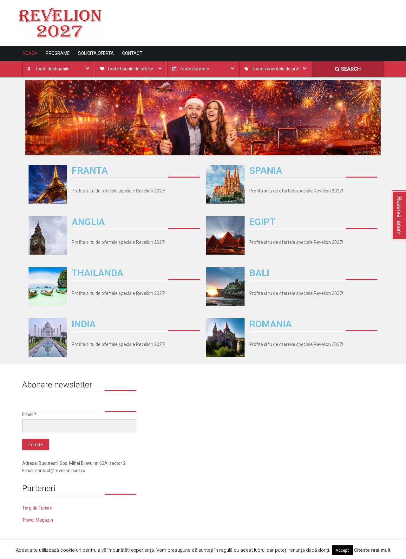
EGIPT (262, 221)
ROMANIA (270, 323)
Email (29, 414)
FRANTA (90, 170)
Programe (58, 53)
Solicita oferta (96, 53)
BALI (259, 272)
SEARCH (350, 69)
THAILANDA (97, 272)
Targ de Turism (37, 507)
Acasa (29, 53)
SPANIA (265, 170)
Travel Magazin (37, 520)
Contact (132, 53)
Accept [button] (342, 550)
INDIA (84, 323)
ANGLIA (88, 221)
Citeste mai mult (372, 550)
